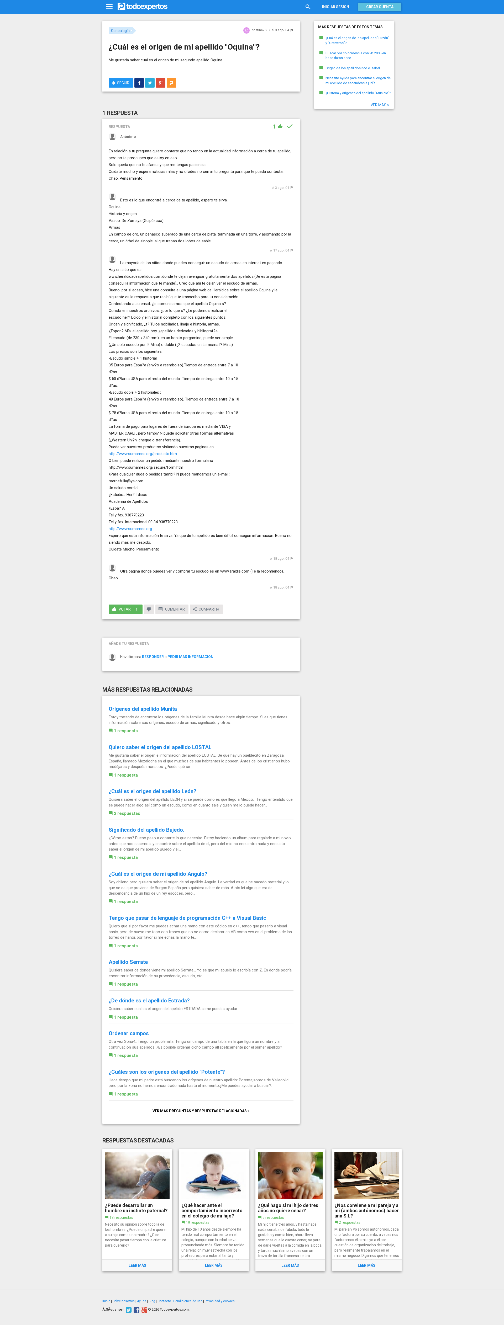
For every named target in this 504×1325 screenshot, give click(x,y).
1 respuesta (126, 730)
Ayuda (141, 1301)
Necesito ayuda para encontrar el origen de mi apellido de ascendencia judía (358, 80)
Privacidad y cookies (220, 1301)
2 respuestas (127, 813)
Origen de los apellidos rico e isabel (353, 68)
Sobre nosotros (124, 1301)
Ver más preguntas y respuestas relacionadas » (201, 1111)
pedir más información (190, 657)
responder (153, 657)
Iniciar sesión (335, 7)
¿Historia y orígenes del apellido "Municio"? (358, 93)
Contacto (164, 1301)
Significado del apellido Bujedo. (146, 830)
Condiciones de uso (187, 1301)
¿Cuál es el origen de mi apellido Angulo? (158, 874)
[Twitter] (128, 1309)
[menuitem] (139, 83)
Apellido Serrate (128, 962)
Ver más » (380, 105)
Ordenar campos (129, 1033)
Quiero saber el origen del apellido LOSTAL (160, 747)
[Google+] (143, 1309)
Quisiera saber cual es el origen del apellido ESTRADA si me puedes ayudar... (174, 1008)
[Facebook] (135, 1309)
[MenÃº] (109, 6)
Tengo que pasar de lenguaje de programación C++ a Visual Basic (187, 918)
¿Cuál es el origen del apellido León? (152, 791)
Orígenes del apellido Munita (143, 709)
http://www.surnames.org (130, 528)
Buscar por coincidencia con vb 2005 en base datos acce (356, 55)
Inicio (106, 1301)
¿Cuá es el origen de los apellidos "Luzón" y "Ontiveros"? (357, 40)
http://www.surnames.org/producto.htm (143, 453)
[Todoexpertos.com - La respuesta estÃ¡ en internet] (142, 6)
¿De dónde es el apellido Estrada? (149, 1000)
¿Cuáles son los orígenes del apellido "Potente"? (167, 1072)
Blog (152, 1301)
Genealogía (120, 31)
